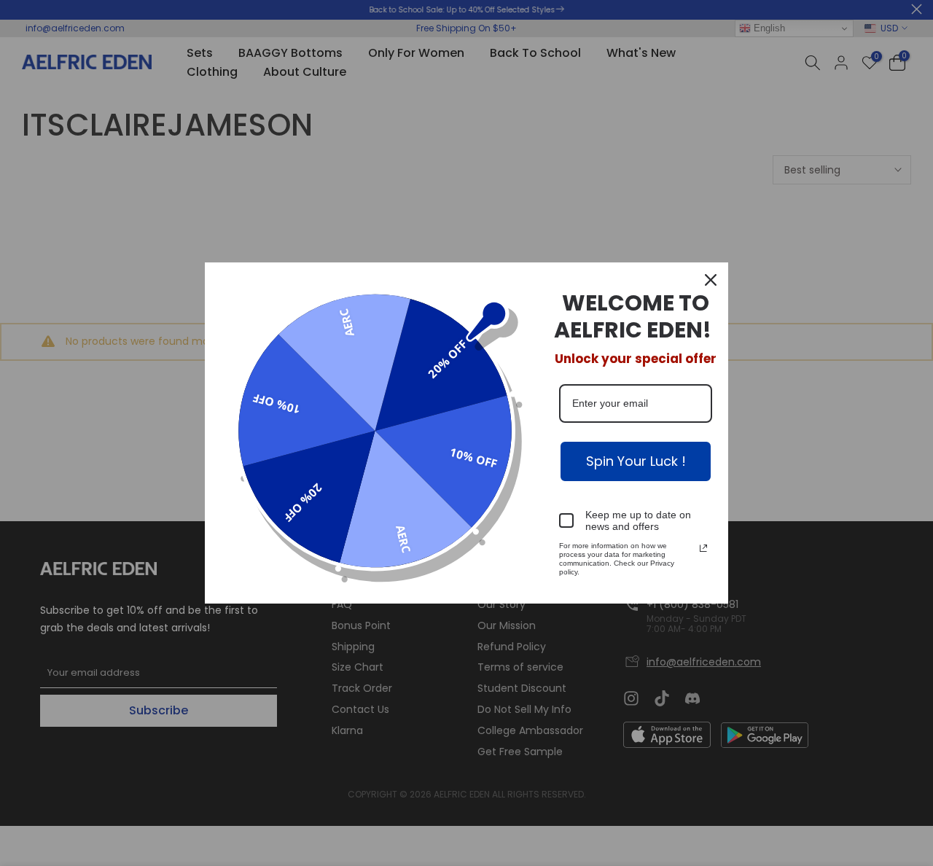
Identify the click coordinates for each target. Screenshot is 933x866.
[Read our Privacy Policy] (703, 548)
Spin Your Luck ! (636, 461)
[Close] (710, 279)
